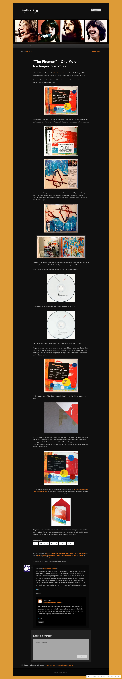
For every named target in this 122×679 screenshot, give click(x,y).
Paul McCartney (73, 553)
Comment (82, 656)
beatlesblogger (37, 557)
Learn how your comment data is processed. (59, 665)
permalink (52, 557)
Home (22, 46)
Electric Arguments (57, 555)
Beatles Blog (29, 10)
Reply (38, 593)
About (29, 46)
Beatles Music (65, 553)
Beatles (48, 553)
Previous (93, 51)
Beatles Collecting (56, 553)
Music (65, 555)
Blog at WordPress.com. (61, 672)
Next (99, 51)
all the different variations (59, 73)
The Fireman (82, 553)
